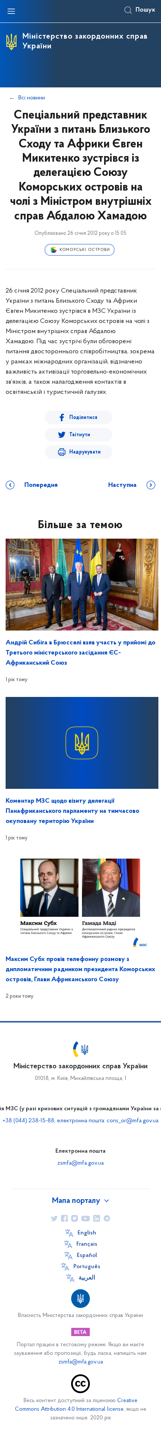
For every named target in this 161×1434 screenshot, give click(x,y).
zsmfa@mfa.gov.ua (80, 1163)
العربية (87, 1278)
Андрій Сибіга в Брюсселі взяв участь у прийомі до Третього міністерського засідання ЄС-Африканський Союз (80, 653)
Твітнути (79, 435)
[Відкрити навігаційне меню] (11, 11)
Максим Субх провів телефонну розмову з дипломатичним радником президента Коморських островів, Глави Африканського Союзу (80, 969)
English (87, 1233)
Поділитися (83, 417)
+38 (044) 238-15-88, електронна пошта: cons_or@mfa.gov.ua (80, 1121)
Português (86, 1267)
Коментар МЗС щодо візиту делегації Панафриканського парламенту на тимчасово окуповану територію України (72, 811)
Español (87, 1255)
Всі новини (31, 98)
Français (86, 1244)
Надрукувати (85, 452)
